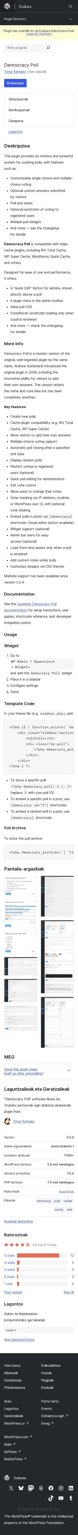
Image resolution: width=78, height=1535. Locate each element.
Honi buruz (12, 1365)
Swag (47, 1423)
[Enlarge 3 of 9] (32, 937)
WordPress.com (18, 1437)
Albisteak (11, 1373)
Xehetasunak (18, 99)
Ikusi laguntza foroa (19, 1340)
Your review (13, 1292)
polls (57, 1201)
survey (59, 1209)
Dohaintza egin (54, 1416)
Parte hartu (50, 1401)
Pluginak (47, 1380)
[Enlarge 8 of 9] (68, 926)
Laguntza (15, 132)
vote (69, 1209)
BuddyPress (15, 1459)
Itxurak (46, 1373)
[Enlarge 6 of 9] (32, 1011)
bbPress (12, 1452)
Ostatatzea (12, 1380)
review (68, 1201)
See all (69, 1292)
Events (46, 1408)
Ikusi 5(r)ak (66, 1191)
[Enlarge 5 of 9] (32, 984)
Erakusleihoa (50, 1365)
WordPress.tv (16, 1423)
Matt (10, 1444)
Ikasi (7, 1401)
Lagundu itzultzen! (39, 33)
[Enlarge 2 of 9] (32, 905)
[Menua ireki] (71, 6)
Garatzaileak (13, 1416)
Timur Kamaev (15, 72)
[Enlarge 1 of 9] (32, 881)
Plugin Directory (15, 19)
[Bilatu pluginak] (48, 48)
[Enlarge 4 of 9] (32, 962)
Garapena (16, 121)
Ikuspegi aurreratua (18, 1221)
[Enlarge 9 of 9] (68, 1002)
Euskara (20, 1478)
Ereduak (47, 1387)
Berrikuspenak (19, 110)
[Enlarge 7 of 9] (68, 881)
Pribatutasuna (14, 1387)
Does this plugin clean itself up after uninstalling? (23, 1071)
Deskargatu (15, 83)
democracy (44, 1201)
